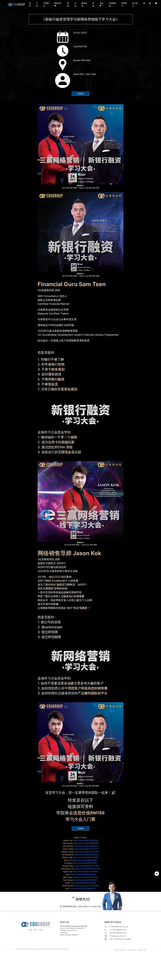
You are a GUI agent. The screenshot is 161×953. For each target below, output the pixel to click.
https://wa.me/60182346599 (80, 857)
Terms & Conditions (120, 950)
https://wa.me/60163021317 (80, 854)
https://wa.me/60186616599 (80, 874)
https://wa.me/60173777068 (80, 866)
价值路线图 (112, 4)
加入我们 (135, 4)
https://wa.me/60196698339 (80, 860)
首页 (30, 4)
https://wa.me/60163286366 (80, 883)
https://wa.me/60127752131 (81, 849)
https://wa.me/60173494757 (80, 846)
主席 (37, 4)
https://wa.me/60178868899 (80, 843)
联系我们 (124, 4)
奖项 (93, 4)
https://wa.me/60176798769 (80, 840)
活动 (75, 4)
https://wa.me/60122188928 (80, 885)
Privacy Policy (132, 950)
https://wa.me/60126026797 (80, 869)
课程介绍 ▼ (57, 4)
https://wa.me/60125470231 (80, 877)
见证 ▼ (101, 4)
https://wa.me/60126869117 (80, 888)
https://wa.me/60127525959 (80, 852)
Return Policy (142, 950)
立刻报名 (80, 94)
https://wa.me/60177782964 (80, 871)
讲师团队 (46, 4)
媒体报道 (84, 4)
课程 (68, 4)
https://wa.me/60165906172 (80, 880)
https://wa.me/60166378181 (80, 863)
